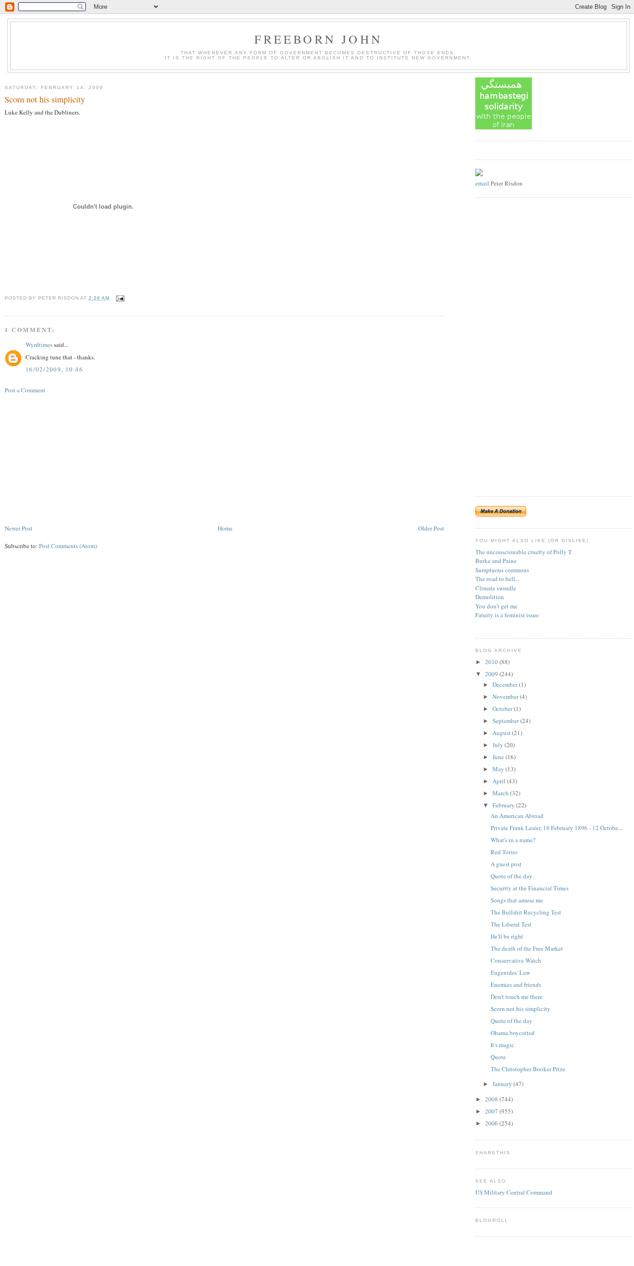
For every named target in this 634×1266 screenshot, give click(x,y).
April (499, 781)
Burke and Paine (496, 560)
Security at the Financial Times (530, 888)
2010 (492, 662)
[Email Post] (119, 298)
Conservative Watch (516, 960)
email (482, 183)
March (501, 793)
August (502, 733)
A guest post (506, 864)
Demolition (489, 597)
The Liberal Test (511, 924)
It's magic (502, 1045)
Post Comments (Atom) (68, 546)
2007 (492, 1111)
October (503, 708)
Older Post (431, 528)
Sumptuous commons (502, 570)
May (498, 769)
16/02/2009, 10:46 (54, 369)
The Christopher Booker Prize (528, 1069)
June (498, 757)
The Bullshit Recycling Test (526, 912)
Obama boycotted (513, 1033)
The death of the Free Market (527, 948)
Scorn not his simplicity (45, 99)
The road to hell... (497, 579)
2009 (492, 674)
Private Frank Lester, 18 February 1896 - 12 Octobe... (556, 828)
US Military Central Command (513, 1192)
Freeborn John (318, 39)
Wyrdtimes (39, 344)
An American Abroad (517, 816)
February (504, 805)
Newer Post (18, 528)
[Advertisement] (74, 458)
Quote (498, 1057)
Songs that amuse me (517, 900)
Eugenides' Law (510, 972)
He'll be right (507, 936)
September (506, 720)
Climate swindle (495, 588)
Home (225, 528)
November (506, 696)
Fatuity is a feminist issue (507, 615)
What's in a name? (513, 840)
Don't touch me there (517, 996)
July (498, 745)
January (502, 1084)
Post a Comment (25, 390)
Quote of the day (511, 876)
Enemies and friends (516, 984)
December (505, 684)
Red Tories (504, 852)
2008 (492, 1099)
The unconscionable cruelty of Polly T (523, 552)
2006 (492, 1123)
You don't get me (496, 606)
